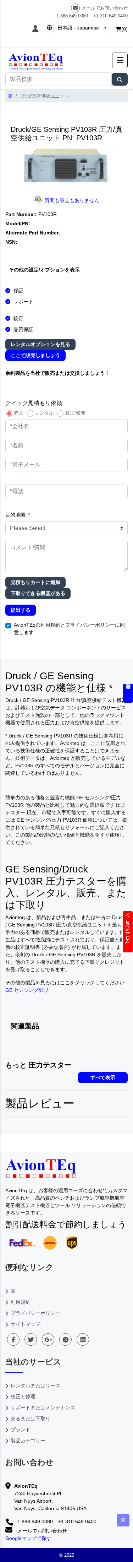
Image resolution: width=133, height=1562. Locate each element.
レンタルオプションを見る (40, 344)
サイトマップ (25, 1324)
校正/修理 (75, 413)
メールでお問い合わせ (105, 8)
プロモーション (128, 932)
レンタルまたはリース (35, 1385)
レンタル (44, 413)
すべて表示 (102, 1077)
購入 (18, 413)
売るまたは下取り (30, 1418)
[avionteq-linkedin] (83, 1339)
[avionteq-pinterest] (65, 1339)
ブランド (21, 1429)
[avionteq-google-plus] (48, 1339)
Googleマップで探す (28, 1538)
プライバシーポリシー (35, 1313)
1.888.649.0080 (72, 15)
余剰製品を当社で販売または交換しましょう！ (57, 373)
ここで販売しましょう (35, 355)
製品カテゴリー (28, 1440)
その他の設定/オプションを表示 (44, 269)
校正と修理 (23, 1396)
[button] (120, 60)
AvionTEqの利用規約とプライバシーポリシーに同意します (69, 628)
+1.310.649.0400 (110, 15)
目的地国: (17, 515)
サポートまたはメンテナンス (43, 1407)
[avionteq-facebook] (13, 1339)
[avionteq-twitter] (30, 1339)
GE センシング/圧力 (27, 990)
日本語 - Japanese (78, 28)
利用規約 (21, 1302)
